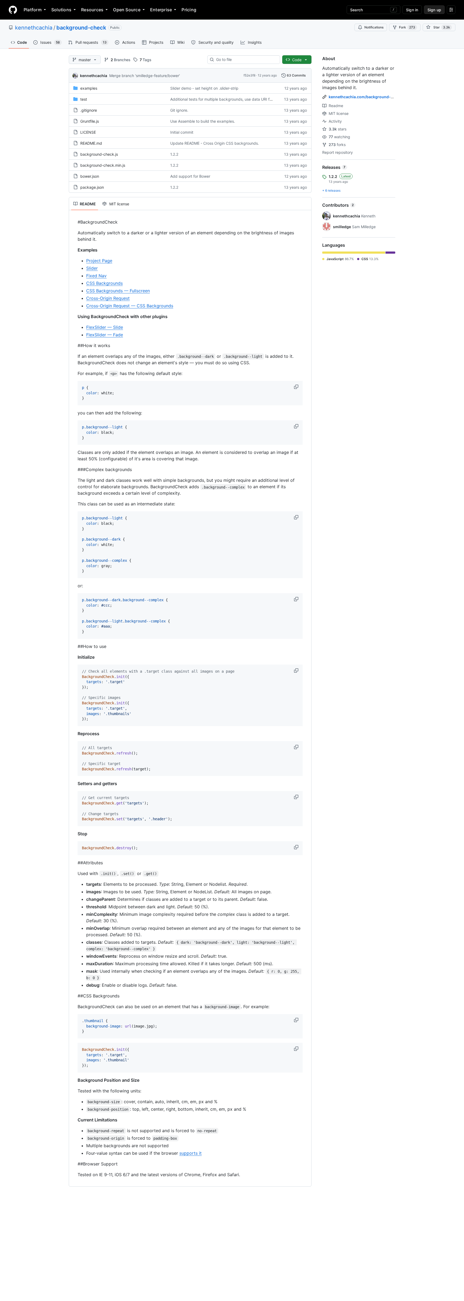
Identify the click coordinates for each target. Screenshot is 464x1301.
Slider (92, 268)
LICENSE (88, 132)
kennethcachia (33, 27)
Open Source (126, 9)
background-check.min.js (102, 165)
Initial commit (181, 132)
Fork (407, 27)
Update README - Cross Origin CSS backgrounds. (214, 143)
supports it (190, 1153)
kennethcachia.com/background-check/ (366, 96)
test (83, 99)
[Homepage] (13, 9)
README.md (91, 143)
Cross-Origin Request (108, 298)
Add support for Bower (190, 176)
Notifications (373, 27)
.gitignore (88, 110)
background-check (81, 27)
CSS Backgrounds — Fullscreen (118, 290)
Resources (92, 9)
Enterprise (161, 9)
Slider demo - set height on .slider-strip (204, 88)
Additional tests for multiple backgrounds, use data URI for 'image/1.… (231, 99)
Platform (33, 9)
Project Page (99, 260)
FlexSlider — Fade (104, 334)
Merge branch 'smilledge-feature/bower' (144, 75)
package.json (92, 187)
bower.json (89, 176)
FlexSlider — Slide (104, 327)
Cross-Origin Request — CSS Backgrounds (129, 305)
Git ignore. (179, 110)
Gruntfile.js (89, 121)
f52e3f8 (249, 75)
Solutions (61, 9)
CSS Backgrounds (104, 283)
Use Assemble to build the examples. (202, 121)
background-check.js (99, 154)
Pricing (189, 9)
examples (88, 88)
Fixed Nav (96, 275)
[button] (296, 387)
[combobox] (246, 60)
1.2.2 (174, 154)
